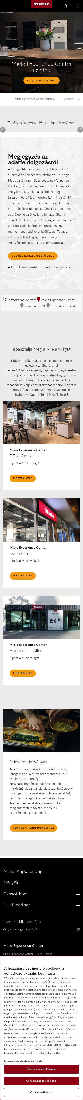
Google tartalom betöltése (32, 256)
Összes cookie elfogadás (41, 1069)
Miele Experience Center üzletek (34, 99)
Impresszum (12, 1061)
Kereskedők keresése (22, 922)
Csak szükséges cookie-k (41, 1081)
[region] (41, 1028)
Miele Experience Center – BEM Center (27, 954)
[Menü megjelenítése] (8, 6)
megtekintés (22, 478)
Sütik (40, 1061)
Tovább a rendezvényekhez (33, 828)
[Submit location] (78, 930)
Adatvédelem (28, 1061)
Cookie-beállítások (41, 1092)
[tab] (6, 127)
